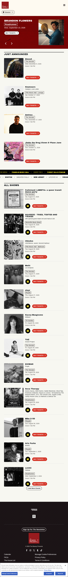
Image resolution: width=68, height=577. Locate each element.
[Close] (65, 565)
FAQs (6, 557)
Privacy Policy (40, 557)
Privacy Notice (47, 570)
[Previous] (6, 43)
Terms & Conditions (42, 560)
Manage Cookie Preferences (9, 573)
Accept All (49, 573)
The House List (9, 560)
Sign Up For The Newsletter (34, 529)
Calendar (7, 554)
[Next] (11, 43)
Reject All (60, 573)
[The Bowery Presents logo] (5, 5)
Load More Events (34, 488)
